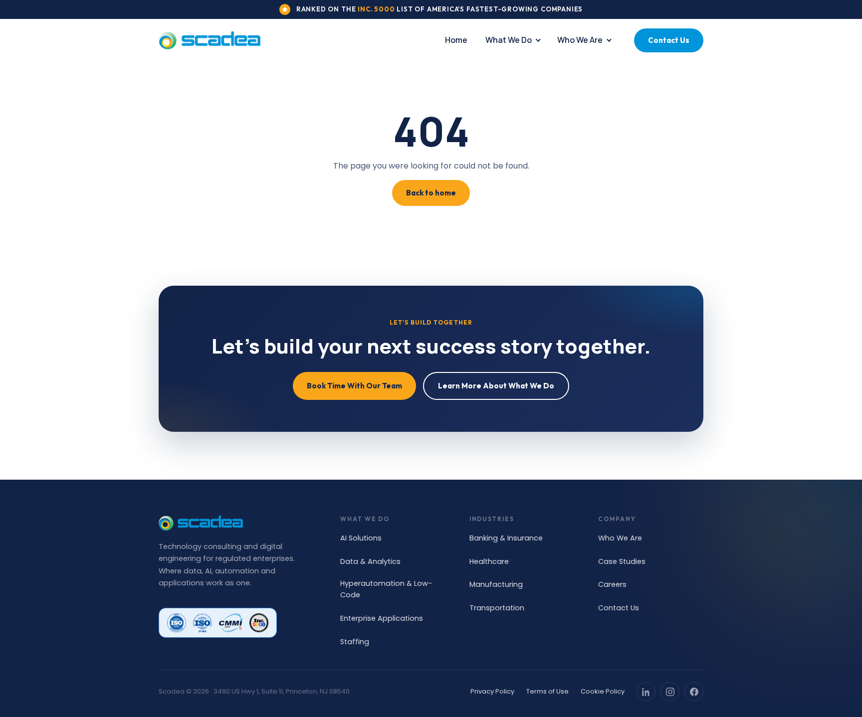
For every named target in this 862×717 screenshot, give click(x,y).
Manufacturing (496, 584)
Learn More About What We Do (496, 385)
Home (456, 39)
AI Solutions (361, 538)
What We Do (508, 39)
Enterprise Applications (381, 618)
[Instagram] (669, 691)
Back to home (431, 192)
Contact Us (668, 40)
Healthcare (489, 561)
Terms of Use (547, 691)
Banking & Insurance (506, 538)
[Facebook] (693, 691)
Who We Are (580, 39)
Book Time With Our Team (354, 385)
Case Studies (622, 561)
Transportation (496, 608)
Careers (612, 584)
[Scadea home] (209, 40)
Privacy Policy (492, 691)
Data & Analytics (370, 561)
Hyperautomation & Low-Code (386, 589)
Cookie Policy (603, 691)
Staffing (354, 642)
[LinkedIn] (646, 691)
